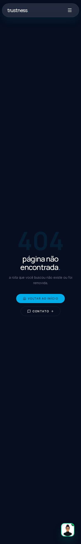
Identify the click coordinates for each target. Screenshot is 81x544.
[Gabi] (67, 529)
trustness (18, 10)
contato (40, 311)
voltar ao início (43, 298)
